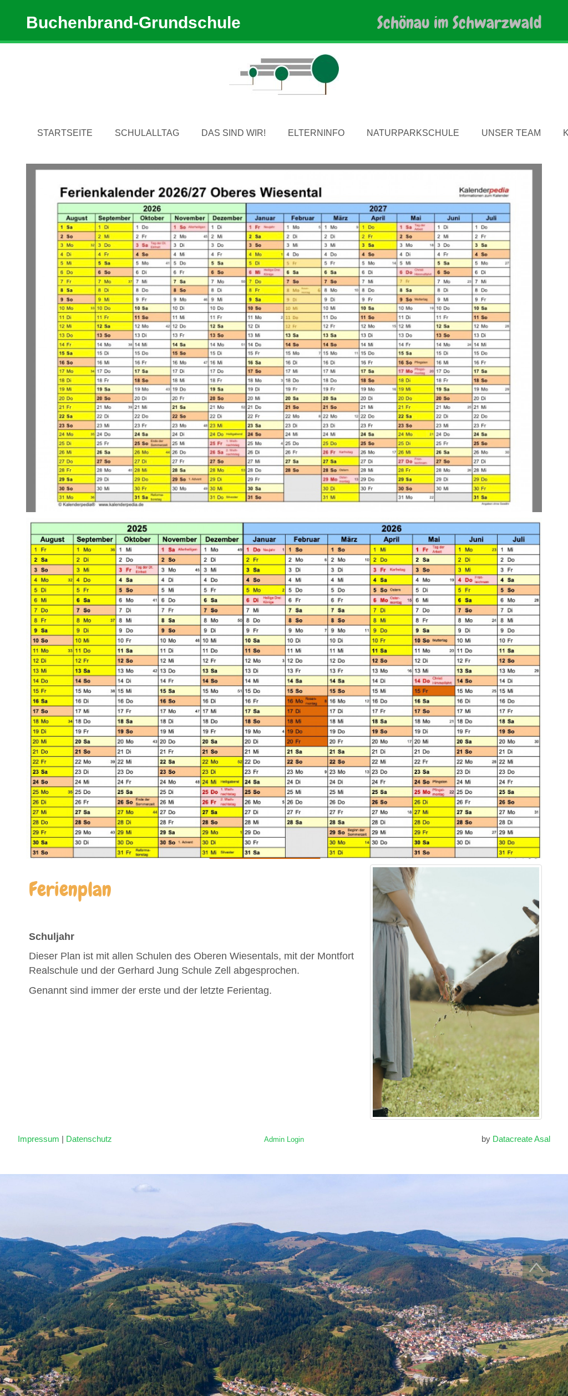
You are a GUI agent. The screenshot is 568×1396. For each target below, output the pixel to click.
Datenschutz (89, 1139)
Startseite (65, 133)
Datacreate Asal (521, 1139)
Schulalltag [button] (147, 133)
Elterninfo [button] (316, 133)
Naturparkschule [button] (413, 133)
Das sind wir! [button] (233, 133)
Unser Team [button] (511, 133)
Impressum (38, 1139)
